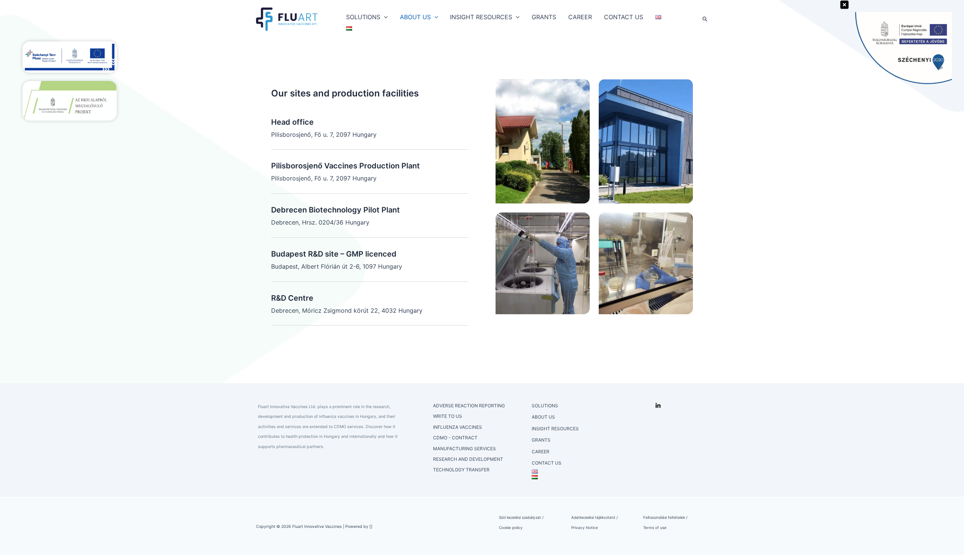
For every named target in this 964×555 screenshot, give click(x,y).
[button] (384, 17)
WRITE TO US (447, 416)
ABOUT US (415, 17)
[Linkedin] (658, 405)
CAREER (580, 17)
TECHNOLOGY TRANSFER (461, 469)
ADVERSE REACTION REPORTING (469, 405)
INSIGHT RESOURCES (481, 17)
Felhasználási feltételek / (665, 517)
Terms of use (655, 527)
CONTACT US (623, 17)
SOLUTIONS (363, 17)
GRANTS (544, 17)
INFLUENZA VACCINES (457, 427)
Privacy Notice (584, 527)
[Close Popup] (844, 5)
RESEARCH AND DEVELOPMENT (468, 459)
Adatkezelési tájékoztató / (594, 517)
